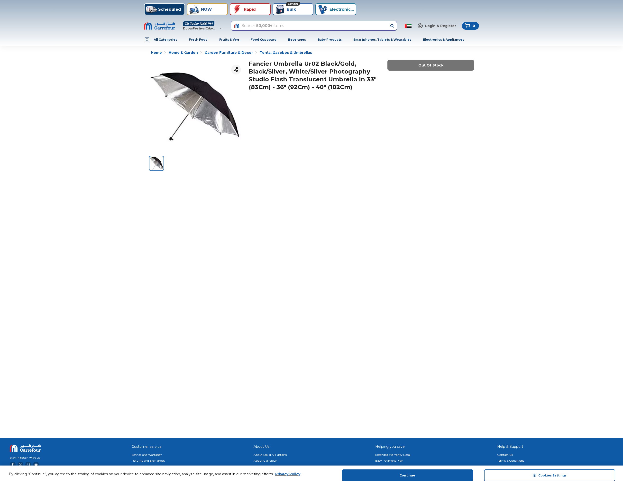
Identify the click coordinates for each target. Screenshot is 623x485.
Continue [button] (407, 475)
